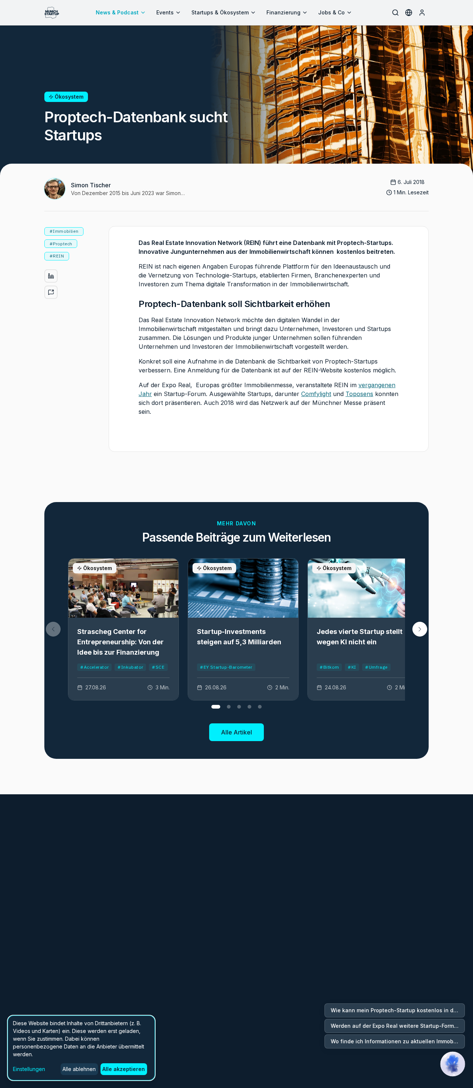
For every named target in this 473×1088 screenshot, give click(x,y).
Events (165, 12)
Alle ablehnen (79, 1069)
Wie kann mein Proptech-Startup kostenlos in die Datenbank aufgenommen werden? (398, 1010)
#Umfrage (376, 667)
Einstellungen (29, 1069)
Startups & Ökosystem (220, 12)
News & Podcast (117, 12)
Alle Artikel (236, 732)
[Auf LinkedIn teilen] (51, 276)
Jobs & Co (331, 12)
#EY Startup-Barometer (226, 667)
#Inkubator (130, 667)
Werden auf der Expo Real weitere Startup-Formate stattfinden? (398, 1026)
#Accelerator (94, 667)
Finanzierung (283, 12)
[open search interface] (395, 12)
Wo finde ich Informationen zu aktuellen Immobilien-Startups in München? (398, 1041)
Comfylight (316, 394)
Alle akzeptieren (123, 1069)
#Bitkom (329, 667)
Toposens (359, 394)
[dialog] (81, 1048)
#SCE (158, 667)
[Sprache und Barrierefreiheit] (408, 12)
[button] (419, 629)
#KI (352, 667)
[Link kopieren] (51, 292)
